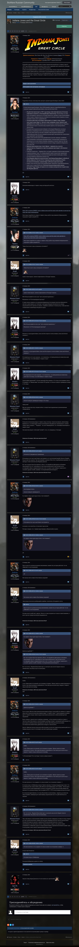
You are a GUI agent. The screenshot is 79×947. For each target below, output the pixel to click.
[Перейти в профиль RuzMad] (15, 104)
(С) (23, 172)
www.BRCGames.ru (26, 6)
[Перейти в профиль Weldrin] (15, 188)
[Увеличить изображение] (46, 44)
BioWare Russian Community (20, 2)
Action (30, 22)
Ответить (64, 26)
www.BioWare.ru (13, 6)
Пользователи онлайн (43, 9)
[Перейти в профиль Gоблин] (9, 21)
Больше (54, 6)
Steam (59, 55)
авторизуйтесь (55, 905)
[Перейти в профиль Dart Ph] (15, 879)
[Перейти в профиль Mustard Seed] (15, 291)
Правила (24, 9)
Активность (45, 6)
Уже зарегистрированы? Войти (52, 2)
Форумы (9, 9)
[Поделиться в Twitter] (10, 925)
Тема (25, 942)
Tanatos (15, 244)
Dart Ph (14, 886)
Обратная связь (50, 942)
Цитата (27, 92)
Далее (22, 31)
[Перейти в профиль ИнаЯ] (15, 265)
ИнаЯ (15, 271)
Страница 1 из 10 (32, 31)
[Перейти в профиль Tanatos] (15, 235)
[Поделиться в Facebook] (13, 925)
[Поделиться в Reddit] (8, 925)
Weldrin (14, 196)
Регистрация (67, 2)
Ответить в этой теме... (23, 912)
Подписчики (65, 20)
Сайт (36, 6)
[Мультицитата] (23, 92)
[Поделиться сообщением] (70, 35)
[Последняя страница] (26, 31)
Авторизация (57, 20)
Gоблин (37, 232)
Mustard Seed (15, 298)
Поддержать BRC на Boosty (39, 17)
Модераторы (32, 9)
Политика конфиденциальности (36, 942)
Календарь (17, 9)
